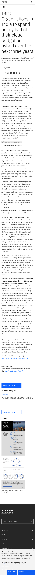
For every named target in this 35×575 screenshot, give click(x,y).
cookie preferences (7, 564)
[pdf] (19, 72)
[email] (13, 72)
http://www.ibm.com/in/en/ (13, 371)
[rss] (16, 72)
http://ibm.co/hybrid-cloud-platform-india (15, 358)
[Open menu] (3, 7)
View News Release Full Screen (13, 142)
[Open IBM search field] (32, 2)
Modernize (4, 394)
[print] (10, 72)
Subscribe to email (9, 385)
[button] (11, 385)
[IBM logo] (5, 2)
